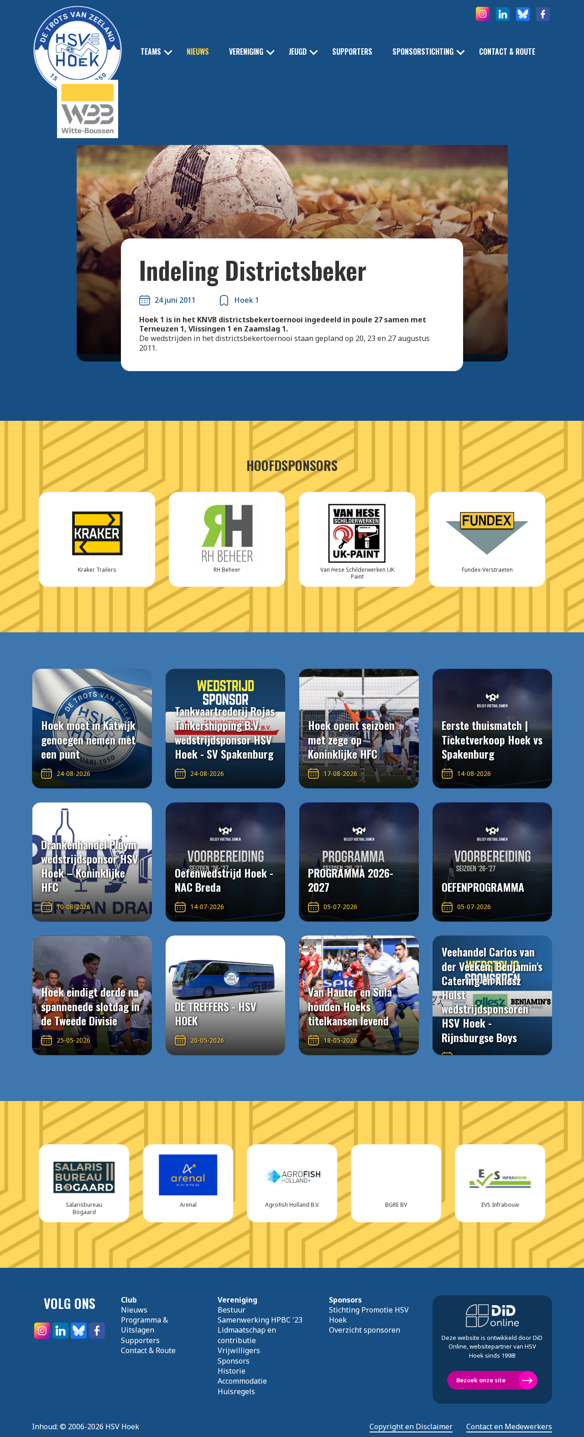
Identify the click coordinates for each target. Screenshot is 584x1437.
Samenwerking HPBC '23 (260, 1320)
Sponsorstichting (423, 52)
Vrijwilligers (239, 1350)
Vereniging (246, 52)
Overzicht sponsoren (364, 1330)
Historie (231, 1371)
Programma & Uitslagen (144, 1325)
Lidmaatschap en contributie (247, 1335)
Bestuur (231, 1310)
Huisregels (236, 1391)
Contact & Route (507, 52)
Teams (151, 52)
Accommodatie (242, 1381)
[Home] (77, 36)
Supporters (352, 52)
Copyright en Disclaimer (411, 1427)
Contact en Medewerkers (509, 1427)
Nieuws (198, 52)
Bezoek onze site (481, 1380)
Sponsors (234, 1361)
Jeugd (298, 52)
